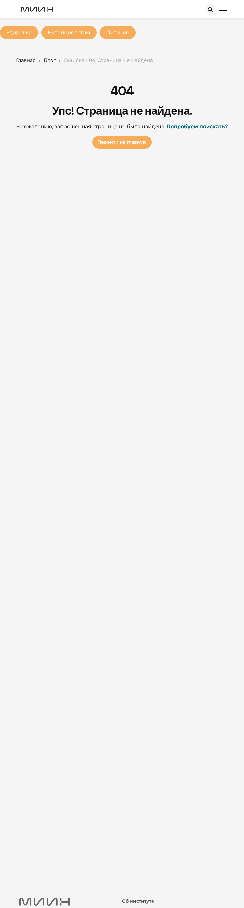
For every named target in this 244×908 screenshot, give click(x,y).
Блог (50, 60)
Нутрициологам (69, 33)
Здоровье (19, 33)
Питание (117, 33)
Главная (26, 60)
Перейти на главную (122, 142)
